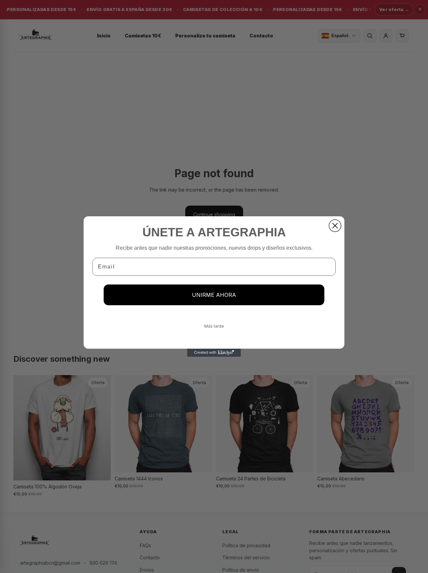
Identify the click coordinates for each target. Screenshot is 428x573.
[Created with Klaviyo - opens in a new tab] (214, 353)
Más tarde (214, 326)
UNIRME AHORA (214, 295)
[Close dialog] (335, 226)
